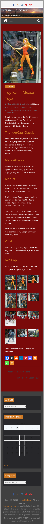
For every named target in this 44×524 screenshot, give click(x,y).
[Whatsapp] (7, 363)
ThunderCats (9, 113)
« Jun (6, 465)
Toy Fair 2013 (10, 86)
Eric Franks (25, 104)
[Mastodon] (30, 358)
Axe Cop (9, 108)
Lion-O (30, 108)
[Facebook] (7, 358)
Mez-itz (16, 110)
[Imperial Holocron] (22, 10)
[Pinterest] (25, 358)
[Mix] (35, 358)
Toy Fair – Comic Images (28, 378)
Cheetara (16, 108)
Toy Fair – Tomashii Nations (17, 371)
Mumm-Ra (28, 110)
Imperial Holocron (10, 506)
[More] (12, 363)
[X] (12, 358)
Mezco (21, 110)
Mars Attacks (9, 110)
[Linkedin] (21, 358)
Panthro (34, 110)
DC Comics (23, 108)
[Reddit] (16, 358)
